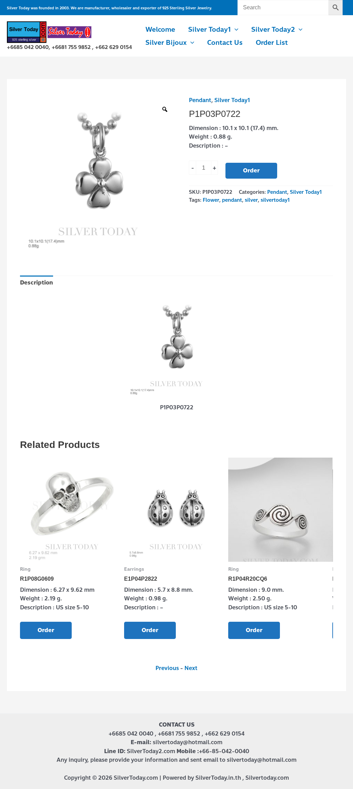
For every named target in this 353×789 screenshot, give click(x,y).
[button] (234, 29)
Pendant (200, 100)
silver (251, 200)
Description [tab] (36, 282)
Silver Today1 (232, 100)
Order (251, 170)
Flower (211, 200)
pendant (232, 200)
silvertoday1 (275, 200)
